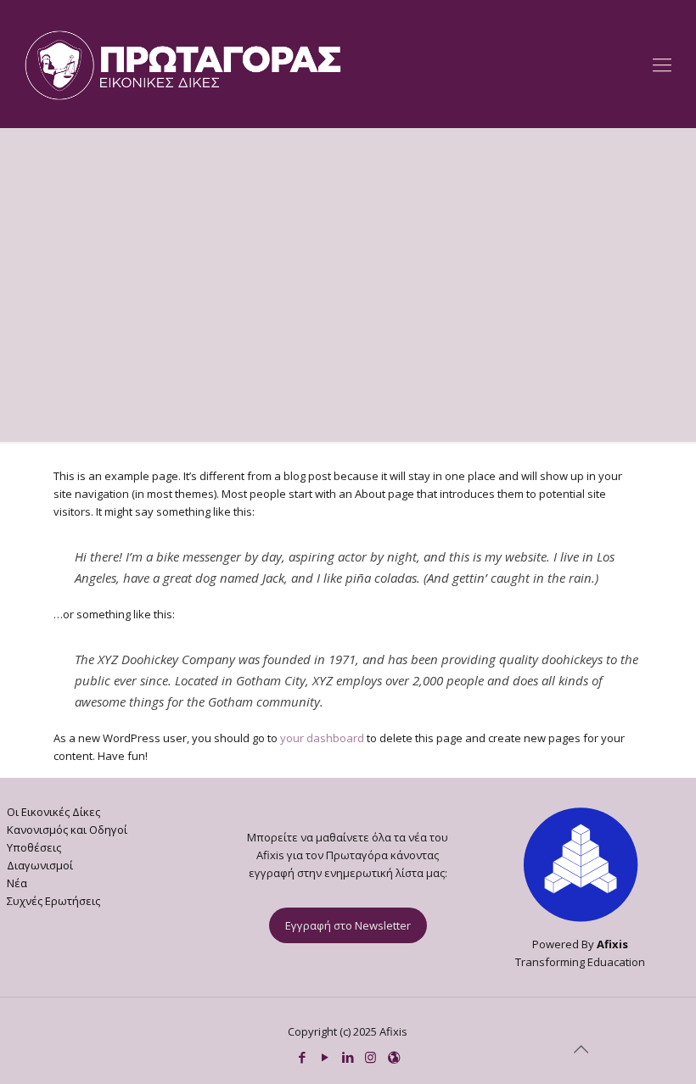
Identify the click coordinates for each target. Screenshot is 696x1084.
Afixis (612, 944)
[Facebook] (302, 1056)
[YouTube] (325, 1056)
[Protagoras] (183, 63)
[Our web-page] (393, 1056)
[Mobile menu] (662, 63)
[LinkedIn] (347, 1056)
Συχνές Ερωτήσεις (53, 900)
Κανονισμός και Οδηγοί (67, 829)
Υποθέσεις (34, 847)
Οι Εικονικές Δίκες (53, 811)
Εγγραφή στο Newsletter (348, 925)
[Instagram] (370, 1056)
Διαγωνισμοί (40, 865)
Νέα (17, 883)
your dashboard (322, 738)
